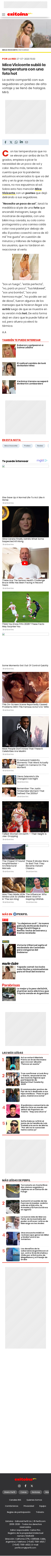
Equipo (42, 1506)
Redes (40, 446)
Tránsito (40, 1512)
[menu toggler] (3, 14)
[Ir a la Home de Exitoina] (20, 14)
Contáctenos (11, 1506)
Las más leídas (12, 1053)
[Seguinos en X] (32, 1486)
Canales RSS (15, 1500)
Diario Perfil (9, 1492)
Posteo (27, 446)
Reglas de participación (18, 1512)
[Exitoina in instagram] (19, 1486)
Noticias (36, 1492)
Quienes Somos (34, 1500)
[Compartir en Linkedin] (21, 142)
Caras (24, 1492)
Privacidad (29, 1506)
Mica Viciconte (10, 446)
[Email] (26, 143)
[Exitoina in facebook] (26, 1486)
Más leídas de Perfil (16, 1180)
